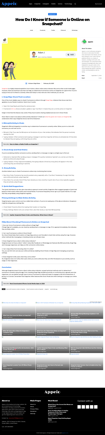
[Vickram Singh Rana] (26, 83)
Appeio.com (65, 432)
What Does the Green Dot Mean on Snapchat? (17, 315)
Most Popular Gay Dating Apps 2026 (59, 419)
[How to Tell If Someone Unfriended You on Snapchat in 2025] (52, 312)
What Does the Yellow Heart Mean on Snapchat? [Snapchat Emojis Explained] (51, 331)
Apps (49, 415)
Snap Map (49, 100)
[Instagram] (83, 407)
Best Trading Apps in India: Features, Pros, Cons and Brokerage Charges (58, 412)
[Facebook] (79, 407)
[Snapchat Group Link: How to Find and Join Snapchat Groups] (52, 363)
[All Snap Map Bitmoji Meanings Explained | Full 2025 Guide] (86, 312)
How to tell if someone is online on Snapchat (15, 289)
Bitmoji (13, 109)
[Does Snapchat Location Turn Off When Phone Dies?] (18, 363)
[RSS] (91, 407)
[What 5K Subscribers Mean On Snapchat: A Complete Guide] (18, 329)
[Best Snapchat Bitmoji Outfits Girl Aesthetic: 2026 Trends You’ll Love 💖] (18, 346)
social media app (53, 289)
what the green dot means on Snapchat (57, 117)
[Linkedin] (87, 407)
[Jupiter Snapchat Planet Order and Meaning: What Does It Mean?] (52, 346)
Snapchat (52, 14)
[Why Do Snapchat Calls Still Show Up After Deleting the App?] (86, 346)
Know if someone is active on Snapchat (35, 289)
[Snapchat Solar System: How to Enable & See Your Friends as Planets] (86, 363)
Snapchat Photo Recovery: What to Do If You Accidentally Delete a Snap (84, 331)
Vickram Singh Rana (34, 83)
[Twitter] (95, 407)
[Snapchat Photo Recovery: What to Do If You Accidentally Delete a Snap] (86, 329)
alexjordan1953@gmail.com (16, 418)
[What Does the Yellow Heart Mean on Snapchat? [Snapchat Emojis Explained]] (52, 329)
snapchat (47, 289)
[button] (75, 3)
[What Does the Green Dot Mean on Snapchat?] (18, 312)
